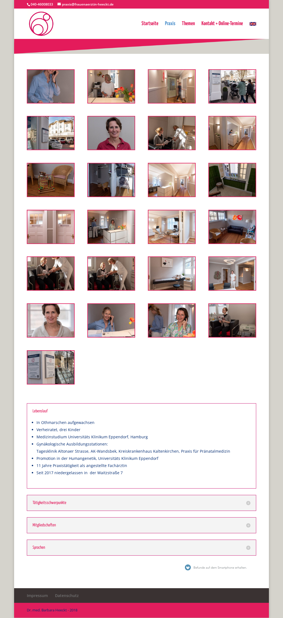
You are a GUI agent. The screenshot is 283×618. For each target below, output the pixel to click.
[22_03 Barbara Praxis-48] (50, 382)
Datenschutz (67, 595)
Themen (188, 24)
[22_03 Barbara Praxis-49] (232, 101)
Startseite (150, 24)
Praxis (170, 24)
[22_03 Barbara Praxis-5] (50, 195)
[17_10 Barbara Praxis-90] (171, 101)
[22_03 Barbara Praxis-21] (50, 101)
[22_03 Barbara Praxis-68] (111, 101)
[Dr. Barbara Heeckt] (50, 335)
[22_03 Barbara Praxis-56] (232, 195)
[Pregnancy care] (171, 288)
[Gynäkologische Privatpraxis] (171, 195)
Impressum (37, 595)
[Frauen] (171, 148)
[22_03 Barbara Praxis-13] (111, 195)
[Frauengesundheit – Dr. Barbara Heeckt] (232, 148)
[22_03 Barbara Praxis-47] (232, 335)
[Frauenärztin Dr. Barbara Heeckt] (232, 288)
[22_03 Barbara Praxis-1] (232, 242)
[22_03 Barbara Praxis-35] (111, 242)
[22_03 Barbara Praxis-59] (50, 288)
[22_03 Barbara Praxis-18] (111, 335)
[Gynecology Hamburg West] (50, 242)
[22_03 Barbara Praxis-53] (50, 148)
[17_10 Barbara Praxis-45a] (111, 148)
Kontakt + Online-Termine (222, 24)
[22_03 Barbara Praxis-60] (111, 288)
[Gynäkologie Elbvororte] (171, 335)
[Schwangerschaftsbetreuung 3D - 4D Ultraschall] (171, 242)
